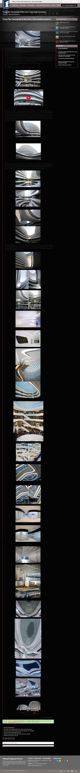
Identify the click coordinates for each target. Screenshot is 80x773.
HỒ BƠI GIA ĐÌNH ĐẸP (9, 727)
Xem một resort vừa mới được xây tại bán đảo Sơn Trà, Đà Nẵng (19, 730)
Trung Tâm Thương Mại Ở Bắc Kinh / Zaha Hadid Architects (18, 729)
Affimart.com (56, 771)
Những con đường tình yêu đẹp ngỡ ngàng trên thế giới (17, 734)
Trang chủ (15, 5)
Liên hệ (59, 5)
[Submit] (76, 1)
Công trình (31, 5)
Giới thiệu (23, 5)
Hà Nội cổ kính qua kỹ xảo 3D (11, 735)
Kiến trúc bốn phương (43, 5)
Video (53, 5)
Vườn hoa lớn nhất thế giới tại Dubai (12, 732)
